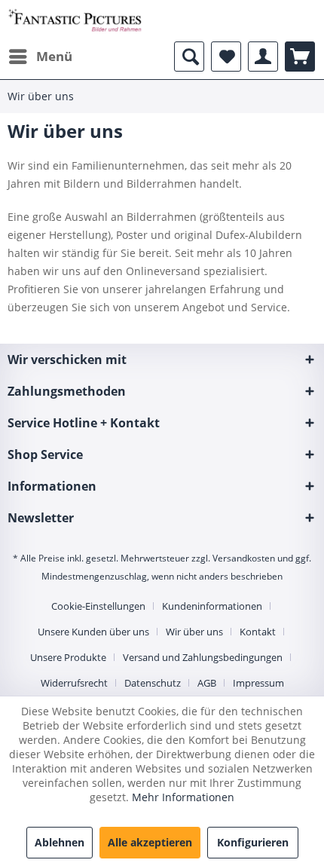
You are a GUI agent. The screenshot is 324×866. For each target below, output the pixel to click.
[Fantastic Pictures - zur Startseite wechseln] (75, 21)
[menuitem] (40, 56)
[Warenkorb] (300, 56)
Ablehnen (59, 842)
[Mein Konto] (263, 56)
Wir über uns (194, 631)
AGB (206, 683)
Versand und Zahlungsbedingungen (203, 657)
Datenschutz (152, 683)
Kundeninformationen (212, 606)
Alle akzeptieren (150, 842)
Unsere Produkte (68, 657)
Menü (54, 56)
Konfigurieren (253, 842)
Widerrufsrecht (74, 683)
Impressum (258, 683)
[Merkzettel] (226, 56)
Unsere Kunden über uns (93, 631)
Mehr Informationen (183, 797)
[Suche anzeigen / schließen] (189, 56)
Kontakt (258, 631)
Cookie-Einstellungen (98, 606)
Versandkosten (243, 558)
